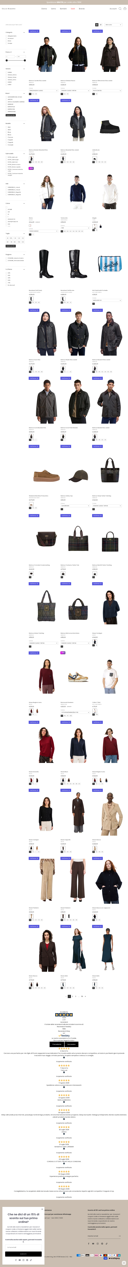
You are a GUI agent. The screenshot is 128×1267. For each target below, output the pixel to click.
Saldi (73, 9)
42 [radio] (33, 94)
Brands (82, 9)
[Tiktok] (31, 1260)
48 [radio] (41, 162)
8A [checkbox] (11, 242)
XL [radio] (70, 372)
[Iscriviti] (120, 1236)
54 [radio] (73, 231)
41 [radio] (70, 302)
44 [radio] (36, 94)
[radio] (31, 158)
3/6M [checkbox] (11, 238)
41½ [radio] (64, 715)
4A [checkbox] (19, 238)
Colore (31, 88)
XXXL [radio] (97, 714)
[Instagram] (23, 1260)
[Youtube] (20, 1260)
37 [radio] (96, 162)
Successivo (71, 1044)
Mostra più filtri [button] (11, 115)
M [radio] (64, 372)
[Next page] (85, 996)
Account (113, 9)
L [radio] (67, 372)
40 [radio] (30, 94)
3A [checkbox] (15, 238)
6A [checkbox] (23, 238)
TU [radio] (93, 303)
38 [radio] (62, 162)
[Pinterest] (27, 1260)
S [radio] (93, 645)
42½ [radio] (71, 715)
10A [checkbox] (19, 242)
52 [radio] (70, 231)
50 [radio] (67, 231)
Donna (44, 9)
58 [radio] (79, 231)
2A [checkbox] (7, 238)
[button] (96, 24)
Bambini (63, 9)
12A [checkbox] (23, 242)
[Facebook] (16, 1260)
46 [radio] (38, 162)
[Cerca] (120, 9)
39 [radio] (102, 162)
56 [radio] (76, 231)
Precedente (56, 1044)
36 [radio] (93, 162)
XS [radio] (30, 234)
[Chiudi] (42, 1209)
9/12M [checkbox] (15, 242)
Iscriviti (23, 1254)
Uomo (53, 9)
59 (82, 996)
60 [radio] (82, 231)
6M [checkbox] (7, 242)
